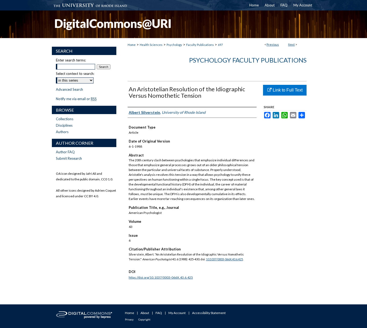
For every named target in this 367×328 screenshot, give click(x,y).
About (145, 313)
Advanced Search (69, 89)
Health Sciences (151, 44)
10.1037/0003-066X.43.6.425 (224, 259)
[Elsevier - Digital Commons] (84, 316)
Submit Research (69, 158)
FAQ (159, 313)
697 (220, 44)
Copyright (144, 319)
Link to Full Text (287, 90)
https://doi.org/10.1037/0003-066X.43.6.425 (161, 277)
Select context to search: (75, 73)
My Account (177, 313)
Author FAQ (65, 152)
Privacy (129, 319)
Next (291, 44)
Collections (64, 119)
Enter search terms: (71, 60)
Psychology (174, 44)
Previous (273, 44)
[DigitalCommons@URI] (183, 24)
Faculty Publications (200, 44)
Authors (62, 132)
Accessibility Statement (209, 313)
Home (132, 44)
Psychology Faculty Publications (248, 60)
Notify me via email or (76, 99)
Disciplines (64, 125)
